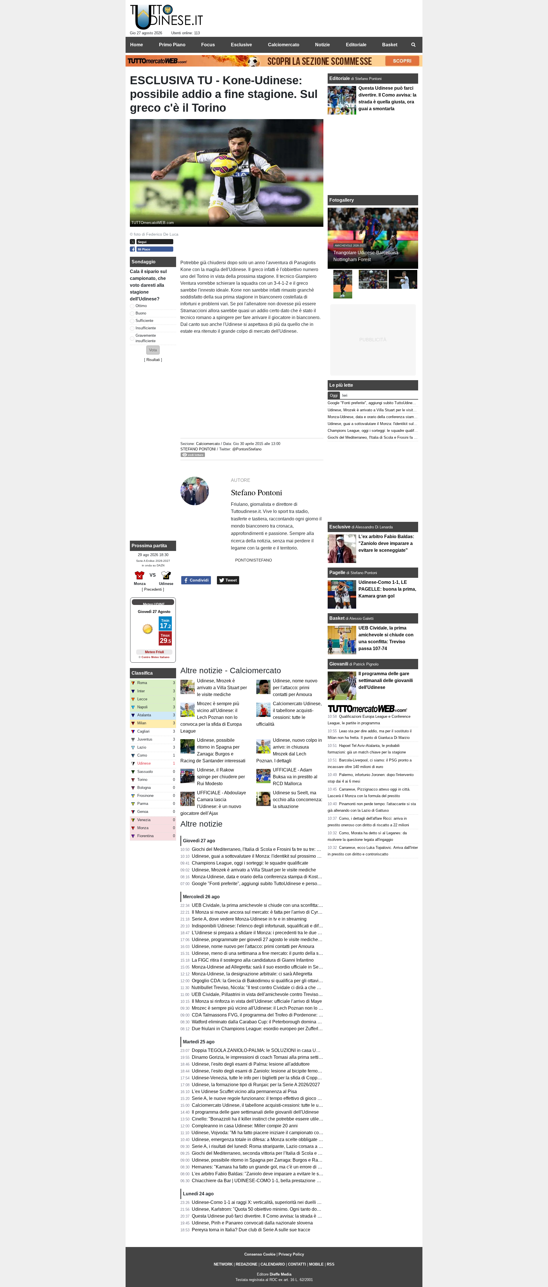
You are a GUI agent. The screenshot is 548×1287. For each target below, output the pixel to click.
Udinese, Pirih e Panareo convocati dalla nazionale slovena (252, 1222)
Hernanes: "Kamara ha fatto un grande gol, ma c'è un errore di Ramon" (263, 1166)
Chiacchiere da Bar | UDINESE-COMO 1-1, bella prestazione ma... (259, 1180)
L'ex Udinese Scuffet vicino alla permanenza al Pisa (244, 1091)
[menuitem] (413, 45)
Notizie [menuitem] (322, 44)
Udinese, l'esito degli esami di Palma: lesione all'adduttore (251, 1064)
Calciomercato (208, 444)
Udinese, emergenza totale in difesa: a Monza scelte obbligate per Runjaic (267, 1139)
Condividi (199, 580)
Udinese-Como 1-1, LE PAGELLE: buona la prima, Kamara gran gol (387, 589)
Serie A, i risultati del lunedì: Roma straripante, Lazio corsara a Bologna (264, 1146)
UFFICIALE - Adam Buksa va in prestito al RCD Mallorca (295, 776)
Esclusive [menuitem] (241, 44)
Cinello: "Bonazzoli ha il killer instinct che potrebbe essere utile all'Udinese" (268, 1118)
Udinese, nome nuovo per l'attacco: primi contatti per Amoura (295, 687)
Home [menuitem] (136, 44)
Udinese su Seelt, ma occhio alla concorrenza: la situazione (297, 799)
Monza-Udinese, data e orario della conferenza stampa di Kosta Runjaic (264, 876)
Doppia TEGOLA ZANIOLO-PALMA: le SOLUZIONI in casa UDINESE (262, 1050)
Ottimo (141, 306)
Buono (141, 313)
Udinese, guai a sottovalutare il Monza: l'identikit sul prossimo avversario (265, 856)
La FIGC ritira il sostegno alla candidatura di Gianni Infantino (253, 960)
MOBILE (316, 1264)
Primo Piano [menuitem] (172, 44)
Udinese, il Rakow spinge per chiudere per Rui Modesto (221, 776)
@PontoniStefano (246, 449)
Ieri (344, 395)
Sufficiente (144, 320)
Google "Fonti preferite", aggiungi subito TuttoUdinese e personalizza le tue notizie (275, 883)
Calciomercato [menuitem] (283, 44)
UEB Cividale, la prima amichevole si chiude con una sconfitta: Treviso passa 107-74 (277, 905)
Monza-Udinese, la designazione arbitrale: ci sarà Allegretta (252, 973)
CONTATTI (297, 1264)
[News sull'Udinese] (166, 17)
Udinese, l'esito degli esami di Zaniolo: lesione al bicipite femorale (258, 1071)
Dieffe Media (280, 1274)
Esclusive (339, 526)
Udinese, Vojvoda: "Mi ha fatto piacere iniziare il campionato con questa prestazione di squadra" (288, 1132)
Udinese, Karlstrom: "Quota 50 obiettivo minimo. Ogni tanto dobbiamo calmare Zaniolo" (280, 1209)
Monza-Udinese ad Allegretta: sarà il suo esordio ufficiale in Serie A (260, 967)
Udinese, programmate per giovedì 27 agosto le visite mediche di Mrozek (265, 939)
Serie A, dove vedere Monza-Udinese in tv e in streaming (249, 919)
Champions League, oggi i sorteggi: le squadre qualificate (250, 863)
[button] (153, 350)
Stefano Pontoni (198, 449)
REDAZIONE (246, 1264)
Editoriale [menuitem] (356, 44)
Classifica (142, 673)
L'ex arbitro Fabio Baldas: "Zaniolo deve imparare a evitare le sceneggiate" (267, 1173)
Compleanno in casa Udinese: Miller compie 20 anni (245, 1125)
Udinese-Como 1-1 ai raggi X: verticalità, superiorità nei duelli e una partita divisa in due (280, 1202)
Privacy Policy (291, 1254)
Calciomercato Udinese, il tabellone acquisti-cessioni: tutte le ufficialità (263, 1105)
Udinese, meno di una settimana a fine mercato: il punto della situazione (264, 953)
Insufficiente (146, 328)
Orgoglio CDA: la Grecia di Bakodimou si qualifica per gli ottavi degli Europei (269, 980)
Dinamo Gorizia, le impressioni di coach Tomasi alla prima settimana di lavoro (270, 1057)
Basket (336, 618)
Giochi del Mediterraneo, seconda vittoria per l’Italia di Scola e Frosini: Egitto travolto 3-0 (281, 1153)
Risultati (153, 360)
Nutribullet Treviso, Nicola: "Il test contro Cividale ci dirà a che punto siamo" (267, 987)
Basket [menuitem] (389, 44)
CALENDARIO (273, 1264)
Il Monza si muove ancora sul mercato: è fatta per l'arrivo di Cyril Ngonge (265, 912)
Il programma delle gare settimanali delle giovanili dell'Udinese (255, 1112)
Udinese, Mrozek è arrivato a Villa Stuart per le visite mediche (222, 687)
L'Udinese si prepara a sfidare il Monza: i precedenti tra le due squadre (263, 932)
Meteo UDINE (154, 604)
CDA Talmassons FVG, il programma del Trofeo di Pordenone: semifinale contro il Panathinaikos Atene (296, 1015)
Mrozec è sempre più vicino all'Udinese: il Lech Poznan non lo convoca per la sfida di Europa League (211, 717)
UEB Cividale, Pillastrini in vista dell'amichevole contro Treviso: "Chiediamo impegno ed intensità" (291, 994)
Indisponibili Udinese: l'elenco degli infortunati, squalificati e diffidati (260, 925)
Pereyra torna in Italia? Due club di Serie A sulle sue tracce (251, 1229)
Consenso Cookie (259, 1254)
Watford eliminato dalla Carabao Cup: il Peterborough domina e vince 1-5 (266, 1021)
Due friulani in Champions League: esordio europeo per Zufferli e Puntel (264, 1028)
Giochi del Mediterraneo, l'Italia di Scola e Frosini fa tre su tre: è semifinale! (267, 849)
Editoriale (340, 78)
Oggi (334, 395)
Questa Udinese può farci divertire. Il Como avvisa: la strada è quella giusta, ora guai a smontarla (289, 1216)
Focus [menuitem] (208, 44)
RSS (331, 1264)
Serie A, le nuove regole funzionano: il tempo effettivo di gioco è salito (262, 1098)
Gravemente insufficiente (146, 338)
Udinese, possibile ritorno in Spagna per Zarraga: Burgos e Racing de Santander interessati (284, 1160)
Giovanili (338, 663)
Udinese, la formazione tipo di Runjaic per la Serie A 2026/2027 (256, 1084)
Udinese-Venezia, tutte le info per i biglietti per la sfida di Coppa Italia (261, 1077)
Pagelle (337, 572)
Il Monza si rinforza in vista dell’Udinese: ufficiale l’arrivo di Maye (257, 1001)
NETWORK (223, 1264)
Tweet (230, 580)
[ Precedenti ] (153, 589)
